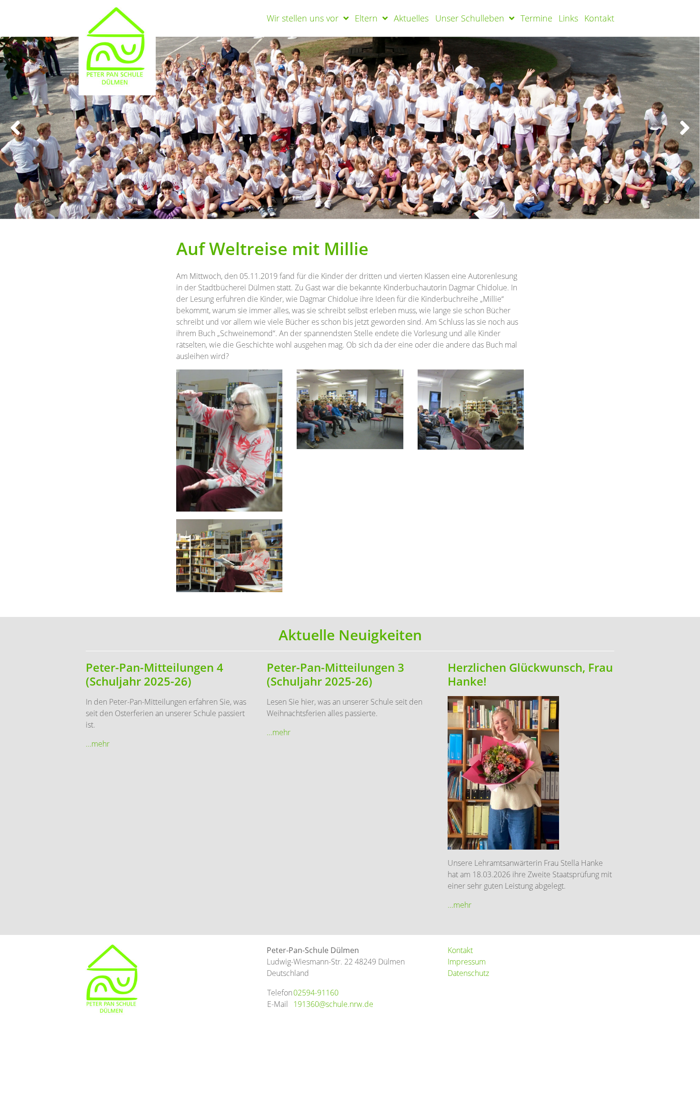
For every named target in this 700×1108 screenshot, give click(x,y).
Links (568, 18)
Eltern (366, 18)
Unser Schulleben (469, 18)
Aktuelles (411, 18)
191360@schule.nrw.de (333, 1004)
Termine (536, 18)
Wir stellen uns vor (303, 18)
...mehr (98, 744)
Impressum (467, 961)
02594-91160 (316, 992)
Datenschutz (468, 973)
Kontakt (599, 18)
